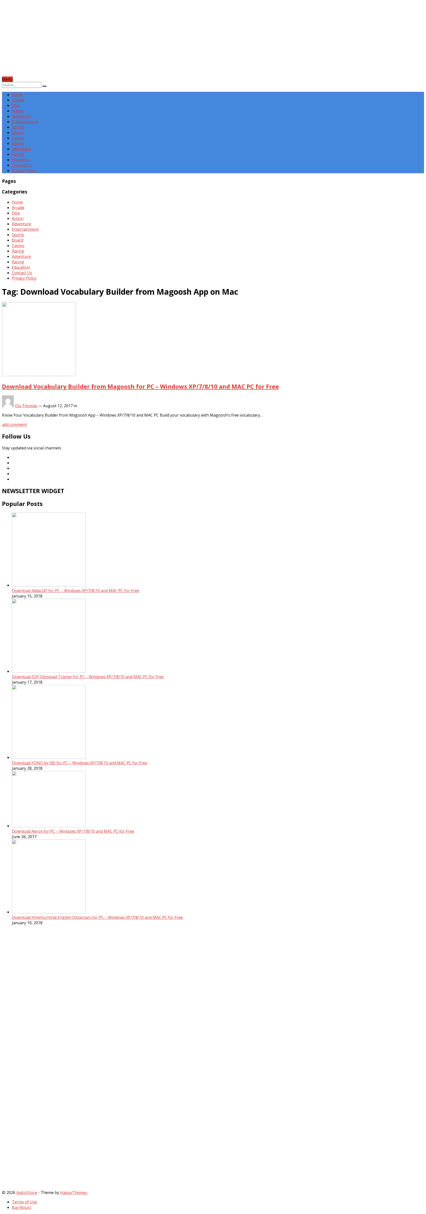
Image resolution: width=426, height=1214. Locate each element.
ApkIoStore (26, 1192)
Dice (16, 105)
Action (17, 111)
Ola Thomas (26, 405)
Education (21, 159)
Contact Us (22, 165)
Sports (18, 127)
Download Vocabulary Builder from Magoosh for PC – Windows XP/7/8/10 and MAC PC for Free (140, 386)
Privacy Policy (24, 170)
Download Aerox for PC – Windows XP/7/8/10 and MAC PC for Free (73, 831)
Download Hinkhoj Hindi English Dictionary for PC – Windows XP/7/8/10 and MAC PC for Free (97, 917)
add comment (14, 424)
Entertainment (25, 121)
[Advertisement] (150, 42)
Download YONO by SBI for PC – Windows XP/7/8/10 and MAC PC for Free (79, 763)
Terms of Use (24, 1202)
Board (17, 132)
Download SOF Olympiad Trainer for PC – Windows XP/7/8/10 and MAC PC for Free (88, 676)
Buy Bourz (21, 1207)
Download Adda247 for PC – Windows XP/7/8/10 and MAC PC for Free (75, 590)
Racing (18, 143)
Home (17, 94)
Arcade (18, 100)
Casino (18, 138)
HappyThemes (73, 1192)
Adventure (21, 116)
